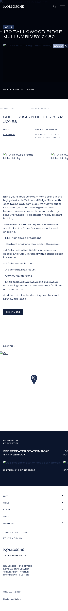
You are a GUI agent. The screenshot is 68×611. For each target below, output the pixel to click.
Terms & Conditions (15, 533)
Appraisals (42, 108)
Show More (13, 312)
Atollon (17, 599)
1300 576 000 (14, 555)
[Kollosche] (13, 6)
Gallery (9, 108)
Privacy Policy (12, 538)
